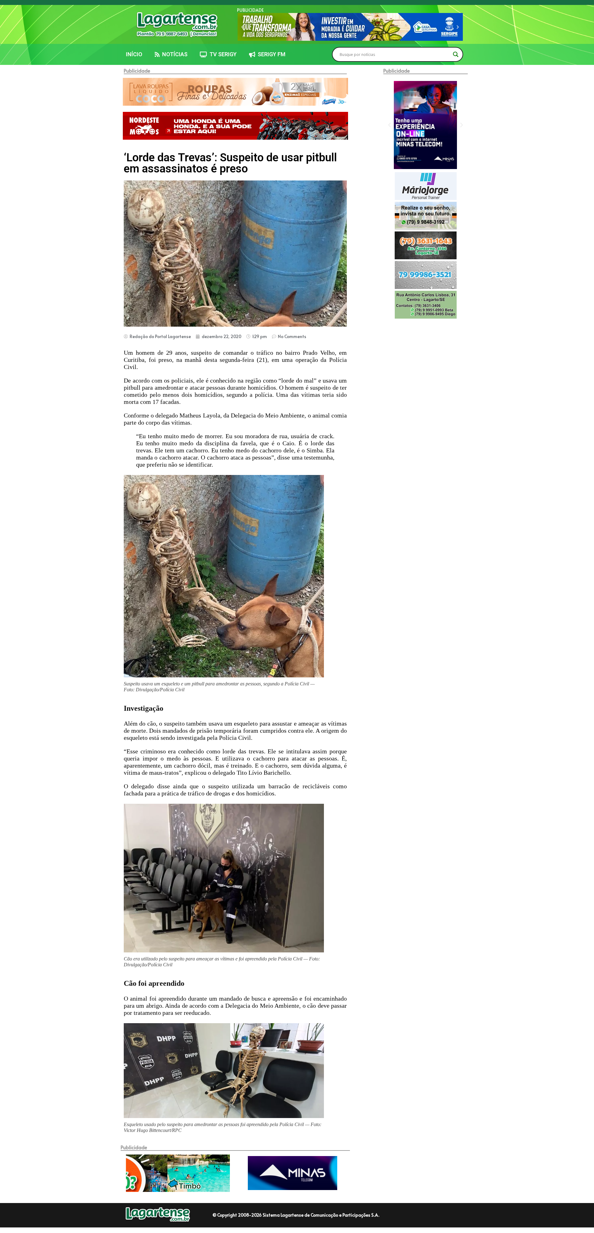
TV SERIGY (222, 54)
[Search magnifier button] (455, 54)
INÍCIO (134, 54)
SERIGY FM (270, 54)
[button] (242, 27)
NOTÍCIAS (173, 54)
